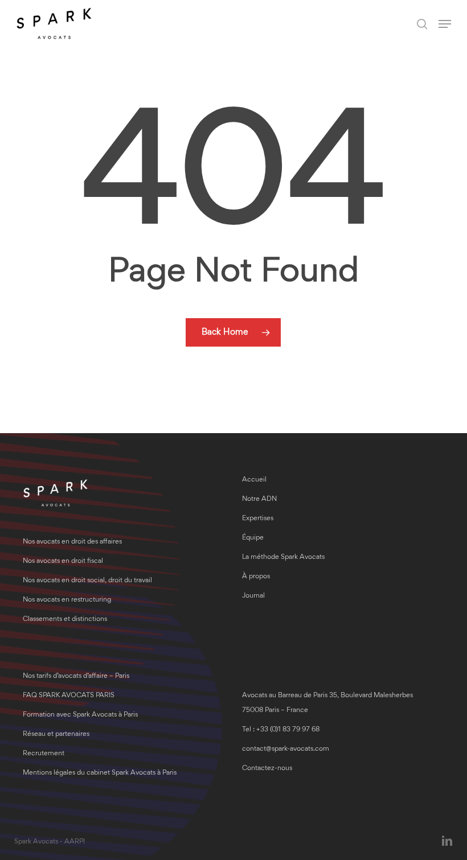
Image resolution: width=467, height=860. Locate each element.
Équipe (253, 538)
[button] (445, 24)
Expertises (257, 519)
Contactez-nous (267, 769)
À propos (256, 577)
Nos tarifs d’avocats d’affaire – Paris (76, 676)
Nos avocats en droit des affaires (72, 542)
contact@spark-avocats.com (285, 749)
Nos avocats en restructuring (67, 600)
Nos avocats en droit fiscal (63, 561)
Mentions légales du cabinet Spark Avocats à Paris (100, 773)
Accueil (254, 480)
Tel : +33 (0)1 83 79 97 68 (280, 730)
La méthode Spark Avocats (283, 557)
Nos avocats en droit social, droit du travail (87, 581)
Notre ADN (259, 499)
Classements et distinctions (65, 619)
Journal (253, 596)
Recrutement (43, 754)
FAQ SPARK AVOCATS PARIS (68, 696)
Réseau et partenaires (56, 734)
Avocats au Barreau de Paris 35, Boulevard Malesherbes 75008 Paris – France (327, 703)
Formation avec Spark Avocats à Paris (80, 715)
